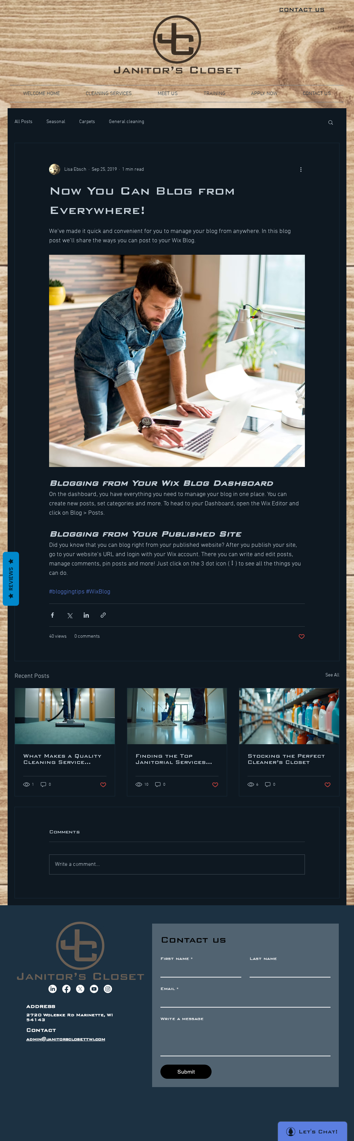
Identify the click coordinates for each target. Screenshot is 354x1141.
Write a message (182, 1018)
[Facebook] (66, 989)
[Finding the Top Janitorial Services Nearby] (177, 716)
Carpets (87, 122)
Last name (263, 958)
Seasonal (55, 122)
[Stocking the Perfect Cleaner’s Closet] (289, 716)
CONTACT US (302, 10)
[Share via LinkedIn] (86, 615)
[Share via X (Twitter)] (69, 615)
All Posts (23, 122)
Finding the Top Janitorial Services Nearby (171, 759)
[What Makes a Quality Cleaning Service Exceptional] (65, 716)
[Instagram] (108, 989)
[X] (80, 989)
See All (332, 675)
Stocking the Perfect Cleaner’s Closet (286, 759)
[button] (330, 122)
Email (169, 988)
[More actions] (301, 169)
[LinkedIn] (52, 989)
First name (176, 958)
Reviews (11, 578)
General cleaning (126, 122)
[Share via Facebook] (52, 615)
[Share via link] (103, 615)
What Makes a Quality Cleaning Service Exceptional (62, 759)
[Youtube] (94, 989)
